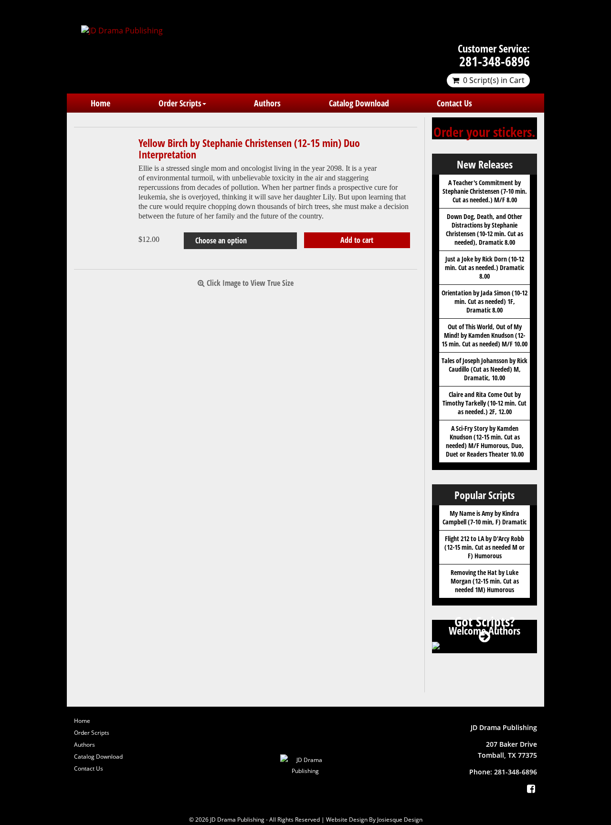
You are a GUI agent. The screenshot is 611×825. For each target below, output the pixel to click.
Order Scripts (179, 103)
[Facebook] (531, 788)
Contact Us (454, 103)
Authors (267, 103)
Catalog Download (359, 103)
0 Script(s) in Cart (494, 80)
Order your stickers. (484, 132)
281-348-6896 (494, 61)
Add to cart (356, 240)
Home (100, 103)
